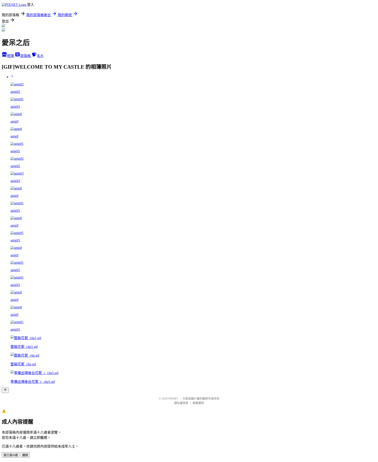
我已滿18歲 (11, 455)
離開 (25, 455)
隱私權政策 (181, 403)
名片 (40, 56)
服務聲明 (198, 403)
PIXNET (173, 398)
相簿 (11, 56)
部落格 (26, 56)
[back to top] (5, 390)
